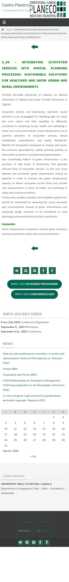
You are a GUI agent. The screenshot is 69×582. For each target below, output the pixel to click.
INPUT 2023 (34, 283)
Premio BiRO (10, 368)
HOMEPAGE (26, 522)
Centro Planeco (15, 5)
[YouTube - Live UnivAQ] (16, 270)
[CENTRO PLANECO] (25, 270)
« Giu (33, 456)
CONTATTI (43, 522)
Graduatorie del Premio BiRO (20, 374)
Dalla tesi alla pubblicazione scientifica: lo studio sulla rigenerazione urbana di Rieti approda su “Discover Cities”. (33, 358)
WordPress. (45, 530)
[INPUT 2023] (34, 270)
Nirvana (34, 530)
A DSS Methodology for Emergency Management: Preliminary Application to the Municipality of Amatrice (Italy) (34, 385)
